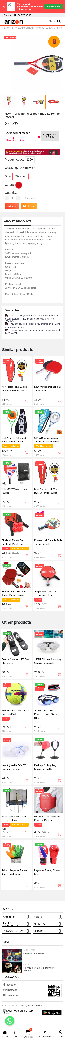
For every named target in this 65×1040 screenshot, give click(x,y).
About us (9, 917)
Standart (20, 176)
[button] (59, 21)
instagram (12, 995)
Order (37, 917)
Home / (5, 28)
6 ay (15, 139)
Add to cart (29, 206)
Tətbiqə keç (54, 6)
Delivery (39, 924)
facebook (10, 984)
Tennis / (13, 28)
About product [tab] (17, 221)
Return (38, 931)
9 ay (22, 139)
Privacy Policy (13, 931)
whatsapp (11, 990)
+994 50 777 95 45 (21, 15)
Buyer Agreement (10, 924)
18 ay (36, 139)
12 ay (29, 139)
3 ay (8, 139)
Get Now (11, 206)
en (50, 21)
